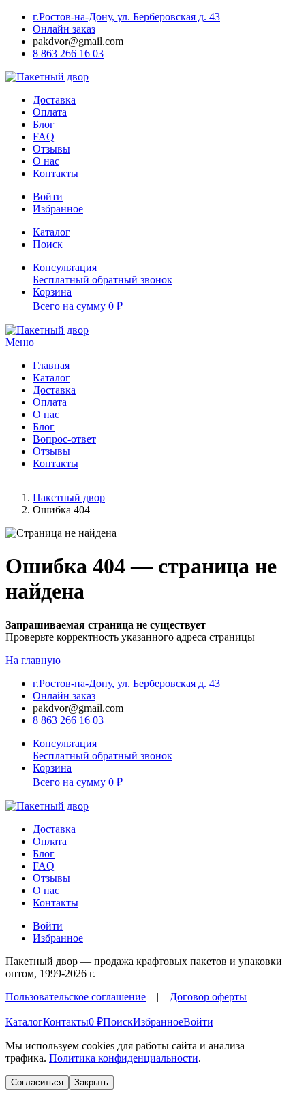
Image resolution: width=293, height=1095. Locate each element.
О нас (46, 161)
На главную (33, 660)
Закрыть (91, 1082)
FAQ (44, 136)
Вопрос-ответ (64, 439)
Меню (19, 342)
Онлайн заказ (64, 29)
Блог (44, 124)
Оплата (50, 112)
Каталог (51, 377)
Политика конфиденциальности (123, 1058)
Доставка (54, 100)
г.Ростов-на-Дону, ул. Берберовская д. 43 (126, 16)
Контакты (55, 173)
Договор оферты (208, 996)
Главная (51, 365)
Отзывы (51, 149)
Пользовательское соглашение (75, 996)
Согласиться (37, 1082)
